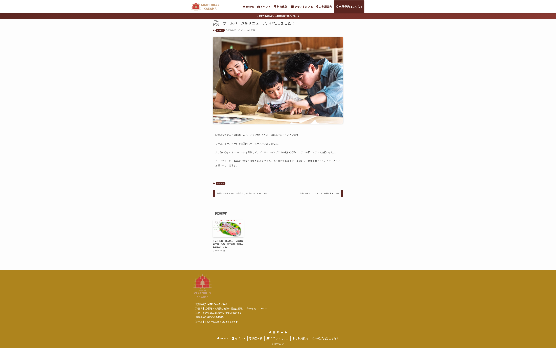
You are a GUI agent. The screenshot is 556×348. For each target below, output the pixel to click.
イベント (239, 338)
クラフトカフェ (279, 338)
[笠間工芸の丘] (205, 6)
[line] (278, 332)
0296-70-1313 (215, 317)
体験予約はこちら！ (327, 338)
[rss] (286, 332)
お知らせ (220, 30)
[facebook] (270, 332)
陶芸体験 (257, 338)
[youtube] (282, 332)
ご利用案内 (301, 338)
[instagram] (274, 332)
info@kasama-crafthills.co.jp (221, 321)
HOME (224, 338)
